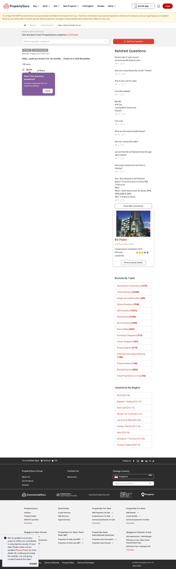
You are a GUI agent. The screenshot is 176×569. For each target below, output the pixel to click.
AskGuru (27, 513)
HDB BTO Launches (31, 520)
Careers (25, 485)
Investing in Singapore (129, 335)
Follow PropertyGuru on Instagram (137, 461)
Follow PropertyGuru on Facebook (133, 461)
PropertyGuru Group (32, 471)
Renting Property (127, 370)
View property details (133, 262)
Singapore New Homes (35, 532)
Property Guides (30, 516)
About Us (26, 477)
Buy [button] (35, 6)
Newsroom (72, 477)
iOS (55, 460)
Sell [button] (55, 6)
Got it (47, 91)
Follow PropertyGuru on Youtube (141, 461)
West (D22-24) (123, 432)
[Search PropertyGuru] (150, 483)
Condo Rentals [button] (132, 516)
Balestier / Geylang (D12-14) (129, 401)
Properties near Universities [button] (103, 539)
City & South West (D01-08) (129, 420)
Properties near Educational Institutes (103, 534)
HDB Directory (63, 516)
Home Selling (126, 329)
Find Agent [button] (87, 6)
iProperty (147, 495)
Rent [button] (45, 6)
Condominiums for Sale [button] (101, 516)
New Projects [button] (69, 6)
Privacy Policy (22, 550)
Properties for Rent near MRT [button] (69, 543)
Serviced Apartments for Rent (137, 520)
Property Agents (127, 348)
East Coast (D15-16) (125, 408)
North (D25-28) (123, 395)
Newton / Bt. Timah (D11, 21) (129, 414)
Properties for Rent (135, 508)
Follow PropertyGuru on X (150, 461)
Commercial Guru (34, 495)
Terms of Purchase (85, 563)
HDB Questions (127, 310)
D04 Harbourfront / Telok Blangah (139, 536)
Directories (63, 508)
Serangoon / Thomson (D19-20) (131, 439)
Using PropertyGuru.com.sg (131, 376)
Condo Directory (64, 513)
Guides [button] (100, 6)
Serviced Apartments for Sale (103, 520)
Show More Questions (133, 206)
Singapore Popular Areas (138, 532)
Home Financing (127, 323)
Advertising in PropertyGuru (132, 286)
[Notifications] (158, 6)
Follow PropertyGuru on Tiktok (153, 461)
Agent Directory (64, 520)
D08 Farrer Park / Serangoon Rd (138, 546)
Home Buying (126, 317)
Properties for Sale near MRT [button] (69, 539)
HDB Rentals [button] (131, 513)
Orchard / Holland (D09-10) (128, 445)
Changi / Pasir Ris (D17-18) (128, 426)
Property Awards (66, 495)
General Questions (128, 304)
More (110, 6)
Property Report (126, 494)
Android (46, 460)
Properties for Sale (101, 508)
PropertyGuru (31, 508)
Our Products (27, 481)
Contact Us (73, 471)
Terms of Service (51, 563)
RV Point (27, 50)
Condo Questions (40, 50)
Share (42, 70)
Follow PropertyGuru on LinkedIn (146, 461)
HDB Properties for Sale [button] (101, 513)
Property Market (127, 363)
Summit (99, 495)
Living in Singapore (127, 341)
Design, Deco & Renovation (131, 298)
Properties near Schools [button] (101, 543)
